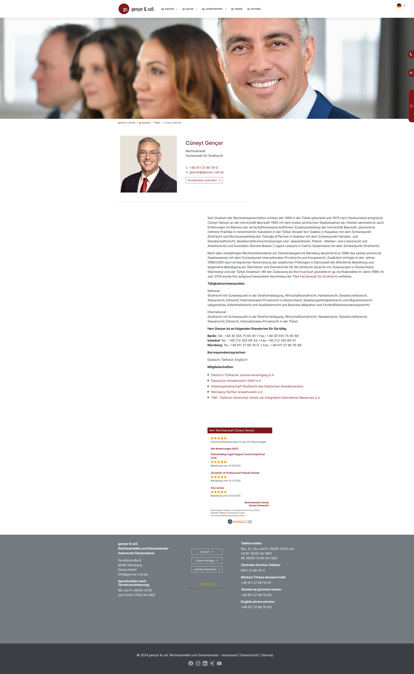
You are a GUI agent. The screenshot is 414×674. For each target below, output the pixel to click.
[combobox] (401, 6)
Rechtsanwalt (304, 272)
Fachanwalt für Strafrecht (318, 276)
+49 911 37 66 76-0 (203, 168)
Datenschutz (249, 655)
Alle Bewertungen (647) (225, 448)
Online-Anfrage (205, 560)
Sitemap (267, 655)
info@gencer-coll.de (133, 574)
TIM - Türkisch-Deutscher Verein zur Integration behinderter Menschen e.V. (265, 398)
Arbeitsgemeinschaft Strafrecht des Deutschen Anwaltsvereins (257, 386)
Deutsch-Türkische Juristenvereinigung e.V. (242, 375)
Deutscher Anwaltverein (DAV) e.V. (236, 381)
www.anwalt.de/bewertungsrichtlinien (228, 515)
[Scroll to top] (406, 666)
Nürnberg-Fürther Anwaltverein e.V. (237, 392)
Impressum (230, 655)
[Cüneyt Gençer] (148, 164)
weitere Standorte (205, 569)
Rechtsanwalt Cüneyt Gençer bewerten (257, 504)
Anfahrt (205, 551)
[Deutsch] (402, 6)
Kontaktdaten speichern (202, 180)
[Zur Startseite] (136, 9)
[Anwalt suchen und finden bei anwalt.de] (240, 521)
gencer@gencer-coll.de (206, 172)
